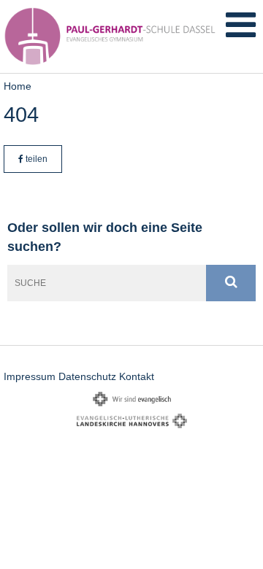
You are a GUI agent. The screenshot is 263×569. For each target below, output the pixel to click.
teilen (35, 159)
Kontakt (136, 376)
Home (17, 86)
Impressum (30, 376)
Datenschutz (87, 376)
